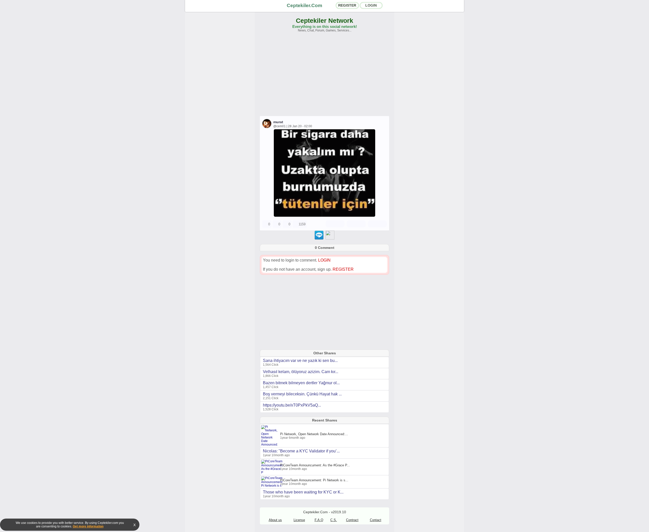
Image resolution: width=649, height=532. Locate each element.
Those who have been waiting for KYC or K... (303, 492)
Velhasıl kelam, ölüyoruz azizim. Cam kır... (300, 372)
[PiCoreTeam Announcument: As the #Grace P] (272, 472)
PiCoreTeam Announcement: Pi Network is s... (314, 480)
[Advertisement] (324, 76)
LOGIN (371, 5)
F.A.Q (319, 520)
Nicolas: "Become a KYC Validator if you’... (301, 451)
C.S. (333, 520)
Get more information (88, 526)
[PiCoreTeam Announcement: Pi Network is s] (272, 485)
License (299, 520)
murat (278, 122)
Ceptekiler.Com (304, 5)
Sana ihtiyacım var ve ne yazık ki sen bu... (300, 360)
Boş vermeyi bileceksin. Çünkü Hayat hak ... (302, 394)
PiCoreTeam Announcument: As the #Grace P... (315, 465)
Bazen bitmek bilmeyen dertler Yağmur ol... (301, 383)
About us (275, 520)
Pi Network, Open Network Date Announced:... (314, 434)
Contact (375, 520)
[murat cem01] (324, 215)
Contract (352, 520)
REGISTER (347, 5)
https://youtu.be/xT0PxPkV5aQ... (292, 405)
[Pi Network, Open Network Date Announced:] (270, 444)
